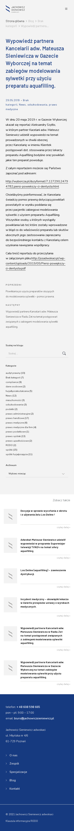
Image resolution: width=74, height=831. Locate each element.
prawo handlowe (15, 418)
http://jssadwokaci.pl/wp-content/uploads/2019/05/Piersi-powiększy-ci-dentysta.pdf (35, 263)
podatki (10, 409)
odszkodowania (37, 104)
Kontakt (14, 789)
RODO (9, 445)
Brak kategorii (13, 377)
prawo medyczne (15, 422)
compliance (12, 382)
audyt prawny (13, 373)
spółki (9, 449)
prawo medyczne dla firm (19, 427)
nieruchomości (13, 400)
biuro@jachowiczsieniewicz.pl (34, 718)
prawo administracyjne (18, 413)
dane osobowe (14, 386)
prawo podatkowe (16, 431)
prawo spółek (13, 436)
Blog (12, 780)
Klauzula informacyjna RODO (22, 821)
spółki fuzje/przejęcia (17, 454)
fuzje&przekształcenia (17, 391)
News (22, 104)
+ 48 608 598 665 (28, 707)
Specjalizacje (18, 772)
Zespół (14, 763)
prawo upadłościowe (17, 440)
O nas (13, 755)
